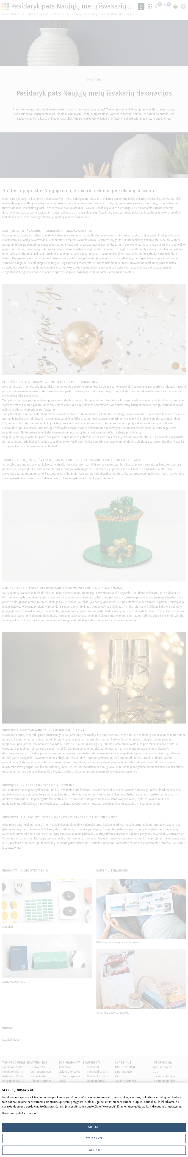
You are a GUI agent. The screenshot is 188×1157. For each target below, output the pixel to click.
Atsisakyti (94, 1138)
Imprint (32, 1113)
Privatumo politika (13, 1113)
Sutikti (94, 1127)
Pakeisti (94, 1150)
